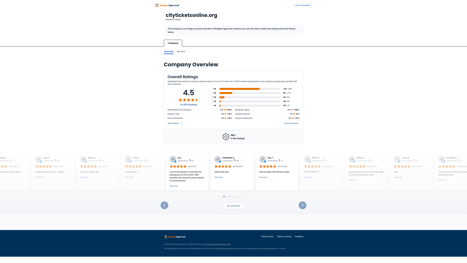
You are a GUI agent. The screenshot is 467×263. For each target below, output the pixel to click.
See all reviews (291, 123)
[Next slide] (302, 205)
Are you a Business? (303, 5)
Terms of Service (284, 236)
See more (39, 177)
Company (173, 43)
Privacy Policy (267, 236)
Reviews (181, 51)
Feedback (299, 236)
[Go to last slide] (164, 205)
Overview (168, 51)
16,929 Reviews (188, 104)
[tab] (224, 196)
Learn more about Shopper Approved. (216, 244)
